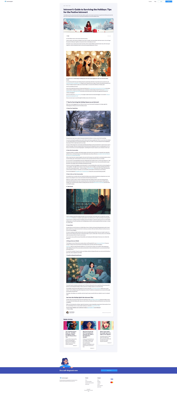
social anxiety (77, 94)
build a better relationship (99, 182)
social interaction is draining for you (73, 83)
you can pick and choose (96, 288)
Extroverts (68, 246)
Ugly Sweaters (91, 168)
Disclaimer (98, 381)
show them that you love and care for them (97, 88)
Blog (155, 1)
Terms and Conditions (88, 381)
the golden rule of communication (81, 171)
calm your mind (69, 217)
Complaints (99, 382)
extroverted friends (100, 243)
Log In (161, 1)
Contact (150, 1)
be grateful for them (96, 305)
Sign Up (169, 1)
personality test (91, 307)
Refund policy (87, 384)
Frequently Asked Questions (89, 382)
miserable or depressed (95, 299)
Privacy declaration (100, 385)
